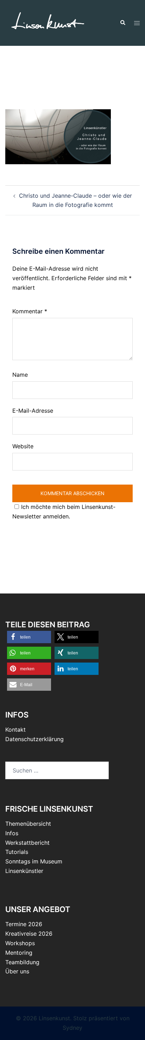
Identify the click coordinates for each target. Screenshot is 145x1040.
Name (20, 374)
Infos (11, 833)
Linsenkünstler (24, 870)
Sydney (72, 1027)
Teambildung (22, 962)
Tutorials (16, 851)
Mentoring (18, 952)
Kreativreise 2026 (28, 933)
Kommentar (29, 311)
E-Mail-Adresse (32, 410)
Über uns (17, 971)
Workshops (20, 943)
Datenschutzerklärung (34, 739)
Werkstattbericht (27, 842)
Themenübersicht (28, 823)
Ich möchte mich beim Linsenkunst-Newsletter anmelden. (63, 511)
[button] (122, 23)
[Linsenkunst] (47, 22)
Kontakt (15, 729)
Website (22, 446)
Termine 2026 (23, 924)
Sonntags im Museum (33, 861)
